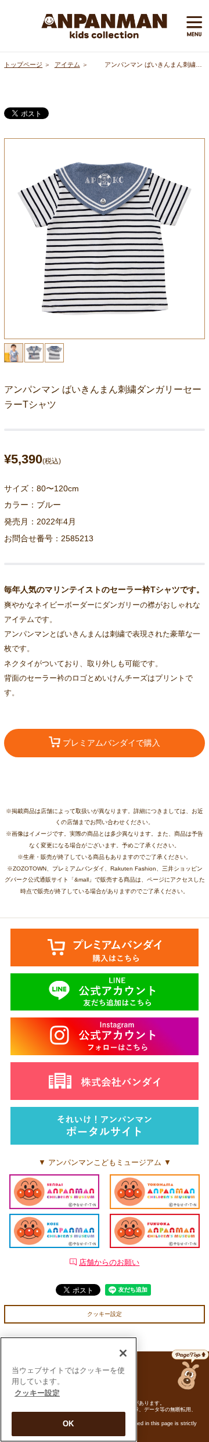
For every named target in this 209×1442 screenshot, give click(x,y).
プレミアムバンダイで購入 (110, 742)
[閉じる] (123, 1353)
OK (68, 1423)
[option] (104, 239)
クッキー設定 (104, 1314)
